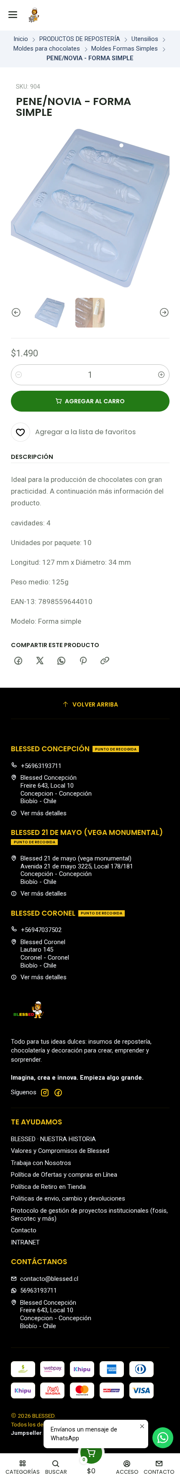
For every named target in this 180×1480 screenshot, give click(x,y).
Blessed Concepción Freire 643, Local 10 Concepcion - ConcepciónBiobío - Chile (56, 789)
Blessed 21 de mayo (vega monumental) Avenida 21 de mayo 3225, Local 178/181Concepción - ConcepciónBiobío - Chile (77, 870)
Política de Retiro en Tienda (48, 1187)
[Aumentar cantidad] (161, 375)
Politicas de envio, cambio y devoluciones (68, 1198)
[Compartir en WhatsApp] (61, 661)
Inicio (20, 39)
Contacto (23, 1230)
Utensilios (144, 39)
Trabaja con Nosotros (41, 1163)
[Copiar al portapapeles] (104, 661)
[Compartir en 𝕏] (39, 661)
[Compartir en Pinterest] (83, 661)
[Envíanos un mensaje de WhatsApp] (162, 1437)
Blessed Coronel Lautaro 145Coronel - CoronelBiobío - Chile (45, 953)
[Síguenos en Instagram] (44, 1092)
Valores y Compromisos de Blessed (60, 1151)
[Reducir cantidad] (18, 375)
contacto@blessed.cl (49, 1279)
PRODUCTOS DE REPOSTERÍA (79, 39)
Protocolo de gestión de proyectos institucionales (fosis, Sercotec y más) (89, 1214)
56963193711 (38, 1290)
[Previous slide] (17, 313)
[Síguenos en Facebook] (58, 1092)
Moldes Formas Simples (124, 49)
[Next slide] (163, 313)
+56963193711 (41, 766)
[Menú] (13, 15)
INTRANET (25, 1242)
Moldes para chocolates (46, 49)
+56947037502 (41, 930)
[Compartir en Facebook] (18, 661)
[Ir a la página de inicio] (34, 15)
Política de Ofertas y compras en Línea (64, 1174)
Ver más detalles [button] (44, 813)
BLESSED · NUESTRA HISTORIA (53, 1139)
